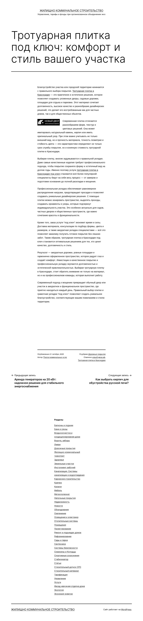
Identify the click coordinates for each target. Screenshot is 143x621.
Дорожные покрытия (97, 354)
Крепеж (58, 483)
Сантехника (60, 544)
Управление (60, 578)
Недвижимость (61, 502)
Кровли (58, 486)
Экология (59, 590)
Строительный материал (66, 571)
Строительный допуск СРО (67, 567)
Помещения (60, 525)
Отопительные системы (66, 521)
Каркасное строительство (67, 479)
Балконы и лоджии (63, 425)
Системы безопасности (66, 548)
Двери (57, 444)
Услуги (57, 582)
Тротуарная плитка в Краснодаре (92, 360)
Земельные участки (64, 463)
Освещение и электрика (66, 517)
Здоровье (59, 460)
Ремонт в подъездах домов (67, 532)
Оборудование (61, 509)
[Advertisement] (71, 322)
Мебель (58, 490)
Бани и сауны (60, 429)
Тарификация (60, 574)
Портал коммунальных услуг (55, 357)
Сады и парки (61, 540)
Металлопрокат (62, 494)
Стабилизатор (61, 559)
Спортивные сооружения (66, 555)
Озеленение (60, 513)
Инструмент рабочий (64, 467)
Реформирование (62, 536)
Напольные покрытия (65, 498)
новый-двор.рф (98, 357)
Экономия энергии (63, 594)
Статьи (57, 563)
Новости (58, 506)
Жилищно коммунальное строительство (71, 10)
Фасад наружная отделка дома (69, 586)
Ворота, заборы (62, 440)
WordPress (126, 609)
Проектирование (62, 529)
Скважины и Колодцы (65, 552)
